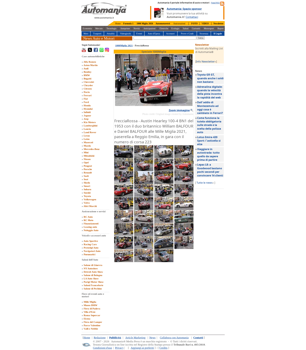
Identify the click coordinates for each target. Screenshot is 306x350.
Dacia (87, 92)
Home (118, 23)
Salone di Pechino (93, 288)
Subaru (87, 189)
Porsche (88, 169)
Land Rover (90, 132)
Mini (86, 152)
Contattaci (192, 17)
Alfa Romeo (90, 62)
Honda (87, 105)
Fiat (86, 98)
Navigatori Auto (92, 251)
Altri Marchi (90, 206)
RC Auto (88, 217)
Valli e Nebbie (91, 328)
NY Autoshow (91, 268)
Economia (87, 28)
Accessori (170, 33)
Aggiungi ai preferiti (142, 347)
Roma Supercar (92, 315)
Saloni (186, 28)
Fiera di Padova (92, 308)
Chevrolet (89, 82)
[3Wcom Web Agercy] (86, 346)
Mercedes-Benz (92, 149)
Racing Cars (90, 244)
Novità (137, 28)
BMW (87, 75)
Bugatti (87, 78)
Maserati (88, 142)
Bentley (87, 72)
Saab (86, 176)
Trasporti (97, 33)
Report (221, 28)
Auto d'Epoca (154, 33)
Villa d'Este (89, 312)
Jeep (86, 119)
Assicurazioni (179, 23)
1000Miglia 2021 (124, 45)
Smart (87, 186)
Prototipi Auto (91, 247)
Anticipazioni (149, 28)
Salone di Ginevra (93, 265)
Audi (86, 68)
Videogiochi (125, 33)
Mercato (99, 28)
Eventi (139, 33)
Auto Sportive (91, 241)
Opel (86, 162)
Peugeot (88, 166)
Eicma (87, 318)
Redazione (100, 337)
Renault (88, 172)
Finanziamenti (91, 223)
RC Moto (88, 220)
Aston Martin (91, 65)
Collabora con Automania (174, 337)
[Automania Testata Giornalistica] (104, 13)
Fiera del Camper (93, 322)
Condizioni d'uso (102, 347)
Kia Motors (90, 122)
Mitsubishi (89, 156)
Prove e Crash (187, 33)
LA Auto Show (91, 278)
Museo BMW (90, 305)
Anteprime (125, 28)
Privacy (119, 347)
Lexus (87, 135)
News (152, 337)
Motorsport (209, 28)
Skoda (87, 182)
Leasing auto (90, 227)
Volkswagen (90, 199)
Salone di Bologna (93, 275)
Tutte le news (204, 182)
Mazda (87, 145)
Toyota (87, 196)
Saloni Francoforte (93, 285)
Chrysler (88, 85)
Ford (86, 102)
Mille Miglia (90, 302)
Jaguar (87, 115)
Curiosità (196, 28)
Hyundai (88, 109)
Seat (86, 179)
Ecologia (175, 28)
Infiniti (87, 112)
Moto (86, 33)
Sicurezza (204, 33)
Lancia (87, 129)
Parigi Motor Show (94, 282)
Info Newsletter (205, 61)
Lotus (87, 139)
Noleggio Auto (91, 230)
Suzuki (87, 192)
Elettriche (164, 28)
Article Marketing (135, 337)
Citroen (88, 88)
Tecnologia (111, 28)
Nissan (87, 159)
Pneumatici (89, 254)
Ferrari (87, 95)
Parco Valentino (92, 325)
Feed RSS (215, 2)
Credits (163, 347)
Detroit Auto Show (93, 272)
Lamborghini (90, 125)
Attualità (110, 33)
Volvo (87, 203)
